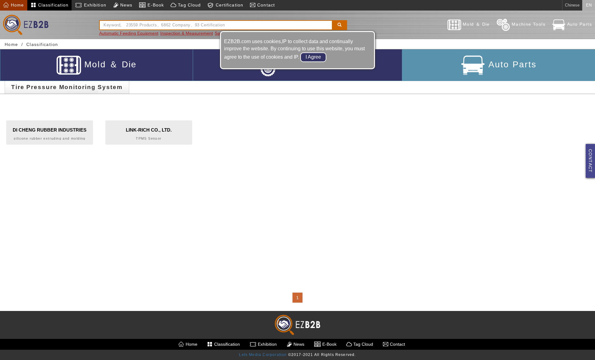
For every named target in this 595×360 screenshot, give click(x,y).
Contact (265, 4)
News (126, 4)
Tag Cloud (188, 4)
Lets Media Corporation (263, 355)
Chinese (572, 5)
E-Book (155, 4)
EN (589, 5)
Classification (53, 4)
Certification (228, 4)
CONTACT (590, 161)
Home (16, 4)
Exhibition (94, 4)
